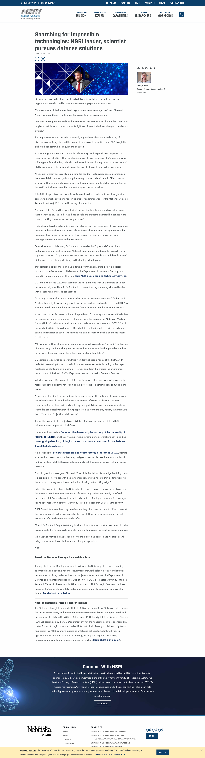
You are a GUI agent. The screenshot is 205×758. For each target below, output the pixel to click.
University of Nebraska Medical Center (110, 743)
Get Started (102, 703)
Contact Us (68, 743)
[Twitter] (43, 59)
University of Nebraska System (38, 3)
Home (65, 731)
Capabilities (120, 14)
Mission (81, 14)
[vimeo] (160, 730)
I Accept (163, 752)
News (162, 3)
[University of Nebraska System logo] (40, 733)
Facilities (150, 3)
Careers (67, 739)
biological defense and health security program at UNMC (85, 452)
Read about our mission (56, 593)
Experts (100, 14)
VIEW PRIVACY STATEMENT (107, 754)
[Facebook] (37, 59)
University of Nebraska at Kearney (108, 731)
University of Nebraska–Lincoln (107, 735)
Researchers (142, 14)
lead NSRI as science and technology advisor (100, 276)
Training (126, 3)
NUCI (137, 3)
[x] (154, 730)
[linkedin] (148, 730)
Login (152, 736)
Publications (177, 3)
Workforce (165, 14)
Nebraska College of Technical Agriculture (115, 739)
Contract (111, 3)
